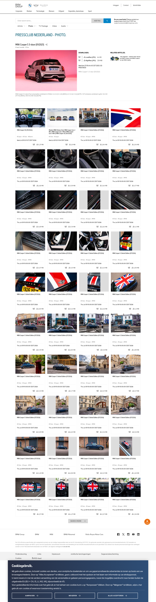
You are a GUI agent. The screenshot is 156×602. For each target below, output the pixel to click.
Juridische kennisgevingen (81, 554)
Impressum (56, 554)
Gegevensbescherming (110, 554)
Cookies (18, 558)
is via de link (66, 546)
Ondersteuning (21, 554)
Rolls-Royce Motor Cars (94, 534)
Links (39, 554)
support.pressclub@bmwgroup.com (126, 23)
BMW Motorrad (69, 534)
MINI (51, 534)
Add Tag (97, 21)
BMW (37, 534)
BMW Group (19, 534)
